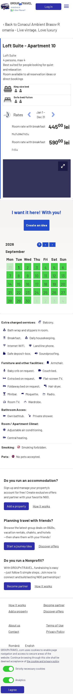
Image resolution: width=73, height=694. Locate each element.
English (29, 645)
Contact (14, 631)
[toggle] (8, 669)
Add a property (16, 506)
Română (14, 645)
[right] (52, 114)
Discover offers (49, 546)
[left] (29, 114)
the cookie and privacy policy (43, 661)
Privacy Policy (55, 631)
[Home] (5, 6)
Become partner (17, 586)
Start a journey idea (19, 546)
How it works (41, 506)
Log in (49, 6)
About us (14, 625)
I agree (12, 689)
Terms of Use (54, 625)
